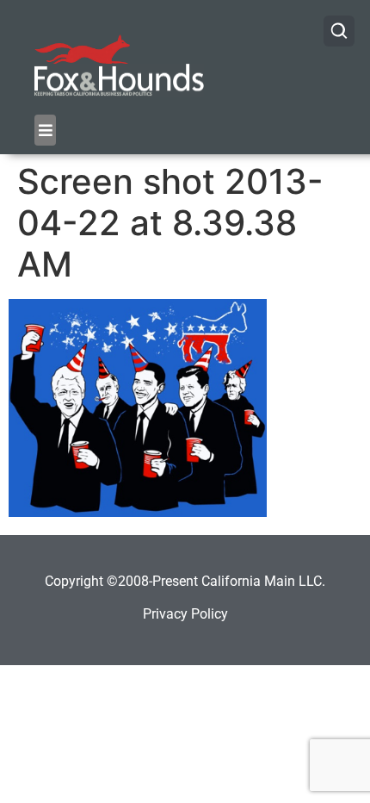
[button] (45, 130)
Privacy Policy (185, 614)
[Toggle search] (339, 31)
